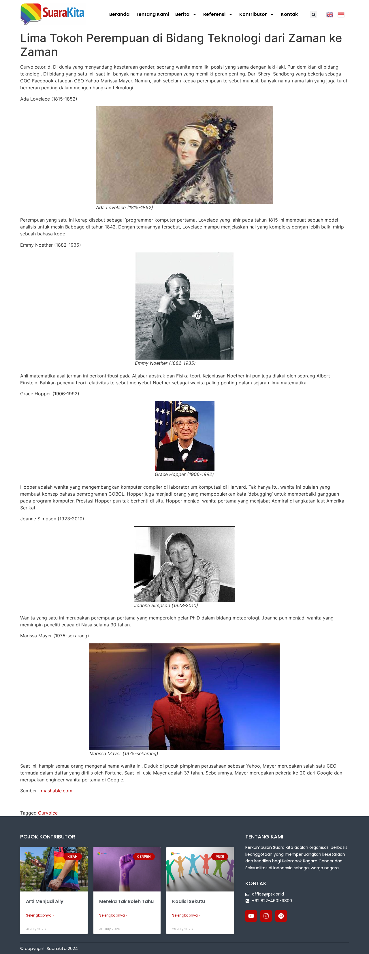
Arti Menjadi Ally (44, 901)
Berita (182, 14)
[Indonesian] (343, 14)
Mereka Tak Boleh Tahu (126, 901)
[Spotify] (281, 916)
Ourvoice (48, 813)
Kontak (289, 14)
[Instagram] (266, 916)
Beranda (119, 14)
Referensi (214, 14)
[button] (313, 14)
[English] (332, 14)
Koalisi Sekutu (188, 901)
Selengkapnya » (40, 915)
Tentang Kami (152, 14)
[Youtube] (251, 916)
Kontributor (253, 14)
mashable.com (56, 791)
